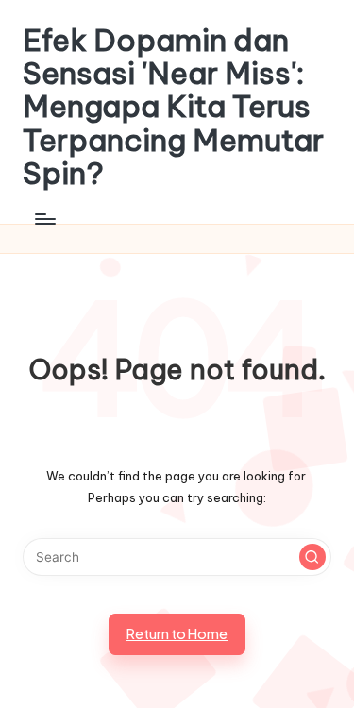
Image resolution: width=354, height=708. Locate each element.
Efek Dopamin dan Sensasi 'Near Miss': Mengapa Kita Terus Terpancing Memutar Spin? (173, 107)
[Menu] (44, 218)
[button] (312, 557)
